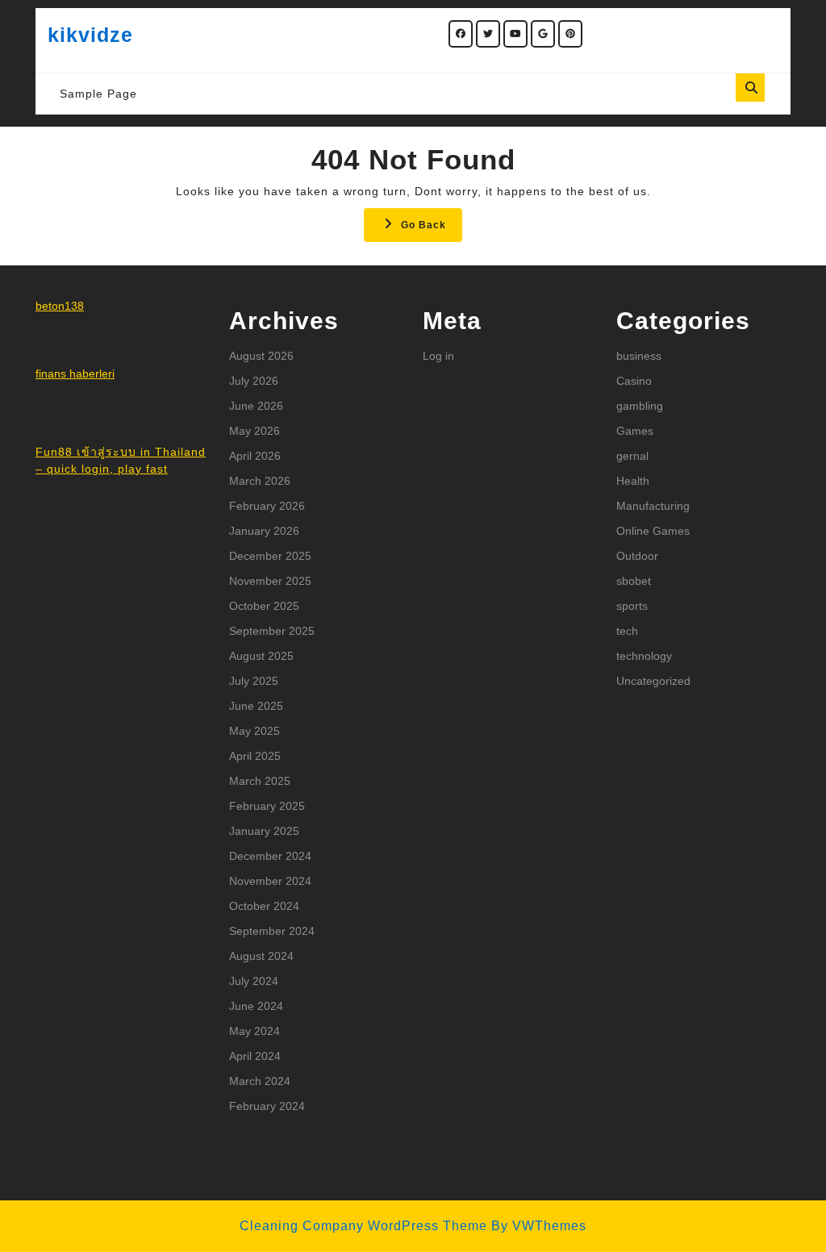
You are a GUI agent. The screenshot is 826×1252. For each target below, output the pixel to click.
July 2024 (253, 980)
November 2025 (270, 580)
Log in (438, 355)
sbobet (633, 580)
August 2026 (261, 355)
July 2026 (253, 380)
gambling (639, 405)
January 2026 (264, 530)
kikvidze (90, 34)
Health (632, 480)
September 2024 (272, 930)
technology (644, 655)
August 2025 (261, 655)
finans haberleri (75, 373)
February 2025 (267, 805)
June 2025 (256, 705)
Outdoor (637, 555)
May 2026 (254, 430)
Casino (634, 380)
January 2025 (264, 830)
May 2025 (254, 730)
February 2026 (267, 505)
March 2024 (259, 1081)
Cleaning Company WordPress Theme (363, 1226)
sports (632, 605)
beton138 (59, 305)
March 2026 (259, 480)
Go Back (431, 229)
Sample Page (98, 93)
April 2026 (255, 455)
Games (634, 430)
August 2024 (261, 955)
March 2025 (259, 780)
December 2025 (270, 555)
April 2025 (255, 755)
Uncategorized (653, 680)
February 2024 (267, 1106)
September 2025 (272, 630)
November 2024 (270, 880)
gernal (632, 455)
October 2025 (264, 605)
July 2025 (253, 680)
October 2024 (264, 905)
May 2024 (254, 1031)
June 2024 (256, 1006)
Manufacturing (653, 505)
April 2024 (255, 1056)
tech (627, 630)
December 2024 (270, 855)
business (638, 355)
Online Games (653, 530)
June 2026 (256, 405)
